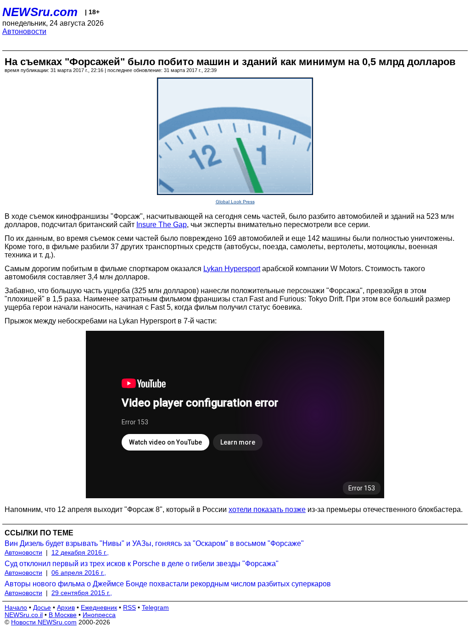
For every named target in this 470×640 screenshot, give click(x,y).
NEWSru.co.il (24, 614)
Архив (66, 607)
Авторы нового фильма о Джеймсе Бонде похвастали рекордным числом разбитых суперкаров (168, 584)
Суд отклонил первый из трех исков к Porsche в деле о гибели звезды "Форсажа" (142, 564)
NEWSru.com (40, 12)
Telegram (155, 607)
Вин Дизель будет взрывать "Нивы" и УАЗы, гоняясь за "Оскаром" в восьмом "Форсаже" (154, 543)
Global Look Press (235, 201)
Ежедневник (99, 607)
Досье (42, 607)
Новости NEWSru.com (44, 622)
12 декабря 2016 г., (80, 552)
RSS (129, 607)
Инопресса (99, 614)
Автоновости (24, 31)
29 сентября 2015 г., (81, 592)
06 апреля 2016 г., (78, 572)
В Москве (63, 614)
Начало (16, 607)
